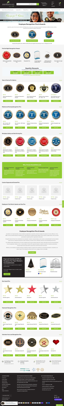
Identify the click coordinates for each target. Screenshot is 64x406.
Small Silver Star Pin (54, 297)
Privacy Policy (4, 379)
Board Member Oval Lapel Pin (7, 351)
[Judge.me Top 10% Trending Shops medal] (42, 369)
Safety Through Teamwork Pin (7, 325)
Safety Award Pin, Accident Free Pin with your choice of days (43, 151)
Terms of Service (5, 385)
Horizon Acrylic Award (42, 271)
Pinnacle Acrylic (28, 271)
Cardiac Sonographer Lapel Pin (55, 124)
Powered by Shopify (5, 399)
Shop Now (7, 274)
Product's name (5, 198)
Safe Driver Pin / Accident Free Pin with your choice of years (7, 151)
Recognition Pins (34, 9)
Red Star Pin (29, 297)
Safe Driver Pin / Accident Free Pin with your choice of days (31, 151)
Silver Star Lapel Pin (42, 297)
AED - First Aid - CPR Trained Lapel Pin (20, 124)
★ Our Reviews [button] (63, 204)
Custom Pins (18, 9)
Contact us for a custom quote (35, 75)
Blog (3, 389)
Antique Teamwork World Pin (32, 324)
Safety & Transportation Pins (45, 9)
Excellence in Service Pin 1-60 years (19, 97)
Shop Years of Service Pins (15, 40)
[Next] (62, 56)
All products (4, 387)
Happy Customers (5, 390)
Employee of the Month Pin (31, 220)
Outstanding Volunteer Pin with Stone (31, 351)
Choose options (8, 100)
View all (60, 80)
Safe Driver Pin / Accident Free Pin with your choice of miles (19, 151)
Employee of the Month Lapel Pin (7, 221)
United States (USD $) (6, 395)
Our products (32, 252)
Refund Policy (4, 381)
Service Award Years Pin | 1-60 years (7, 97)
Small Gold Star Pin (18, 297)
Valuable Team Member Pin (43, 324)
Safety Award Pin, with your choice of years (55, 150)
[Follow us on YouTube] (58, 397)
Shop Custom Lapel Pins (49, 40)
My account (53, 5)
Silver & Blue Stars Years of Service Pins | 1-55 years (55, 97)
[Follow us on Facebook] (55, 397)
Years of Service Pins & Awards (7, 9)
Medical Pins (25, 9)
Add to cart (8, 127)
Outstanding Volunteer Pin (19, 350)
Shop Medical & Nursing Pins (32, 40)
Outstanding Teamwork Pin (55, 324)
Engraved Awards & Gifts (55, 9)
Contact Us (4, 377)
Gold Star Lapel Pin (6, 297)
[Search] (37, 4)
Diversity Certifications (6, 384)
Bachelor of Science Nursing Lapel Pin (32, 124)
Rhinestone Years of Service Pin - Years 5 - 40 (43, 97)
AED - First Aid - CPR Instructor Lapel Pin (6, 124)
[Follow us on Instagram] (56, 397)
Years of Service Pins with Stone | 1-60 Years (31, 97)
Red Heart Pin (53, 350)
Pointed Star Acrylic (53, 271)
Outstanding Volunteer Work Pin (44, 351)
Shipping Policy (5, 382)
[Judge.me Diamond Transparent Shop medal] (33, 369)
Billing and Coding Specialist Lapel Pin (44, 124)
